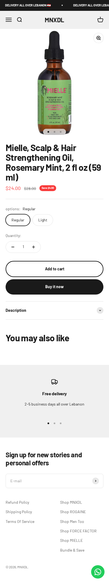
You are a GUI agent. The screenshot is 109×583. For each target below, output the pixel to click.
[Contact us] (98, 572)
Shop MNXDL (71, 502)
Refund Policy (17, 502)
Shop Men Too (72, 521)
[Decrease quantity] (13, 247)
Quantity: (13, 235)
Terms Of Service (20, 521)
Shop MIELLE (71, 540)
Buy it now (54, 286)
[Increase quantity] (34, 247)
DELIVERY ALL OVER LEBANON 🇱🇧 (26, 5)
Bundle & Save (72, 550)
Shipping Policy (19, 511)
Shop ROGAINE (73, 511)
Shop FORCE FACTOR (78, 530)
